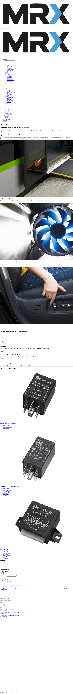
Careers (4, 605)
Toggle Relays (9, 77)
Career (4, 115)
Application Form (8, 116)
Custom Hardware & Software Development (12, 107)
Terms (16, 692)
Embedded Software (8, 108)
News (4, 604)
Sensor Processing (10, 100)
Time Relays (9, 76)
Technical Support (8, 113)
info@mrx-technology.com (7, 600)
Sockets (8, 85)
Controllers (6, 67)
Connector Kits (9, 87)
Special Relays (9, 78)
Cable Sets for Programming (11, 86)
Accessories (7, 84)
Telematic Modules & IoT (9, 66)
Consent (2, 587)
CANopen (6, 103)
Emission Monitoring (10, 101)
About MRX (7, 111)
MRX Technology (6, 63)
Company (4, 110)
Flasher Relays (9, 81)
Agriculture (9, 90)
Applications (7, 96)
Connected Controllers (10, 69)
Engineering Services (6, 106)
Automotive (9, 91)
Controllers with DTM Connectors (12, 68)
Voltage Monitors (10, 79)
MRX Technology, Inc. (6, 119)
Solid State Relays (10, 74)
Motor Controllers (10, 70)
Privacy (13, 692)
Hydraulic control (10, 97)
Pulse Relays (9, 75)
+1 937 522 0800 (6, 598)
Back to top (2, 690)
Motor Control (9, 99)
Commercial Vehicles (10, 93)
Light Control (9, 98)
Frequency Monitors (10, 80)
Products (4, 64)
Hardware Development (9, 109)
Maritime (8, 95)
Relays (6, 73)
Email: (1, 600)
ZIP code (3, 579)
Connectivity (9, 102)
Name (2, 572)
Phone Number (4, 575)
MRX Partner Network (9, 114)
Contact (6, 112)
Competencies (5, 88)
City (2, 580)
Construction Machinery (11, 92)
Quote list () (5, 57)
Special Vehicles (9, 94)
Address (2, 578)
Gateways (6, 72)
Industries (6, 89)
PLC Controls (9, 71)
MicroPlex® (7, 65)
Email (2, 573)
